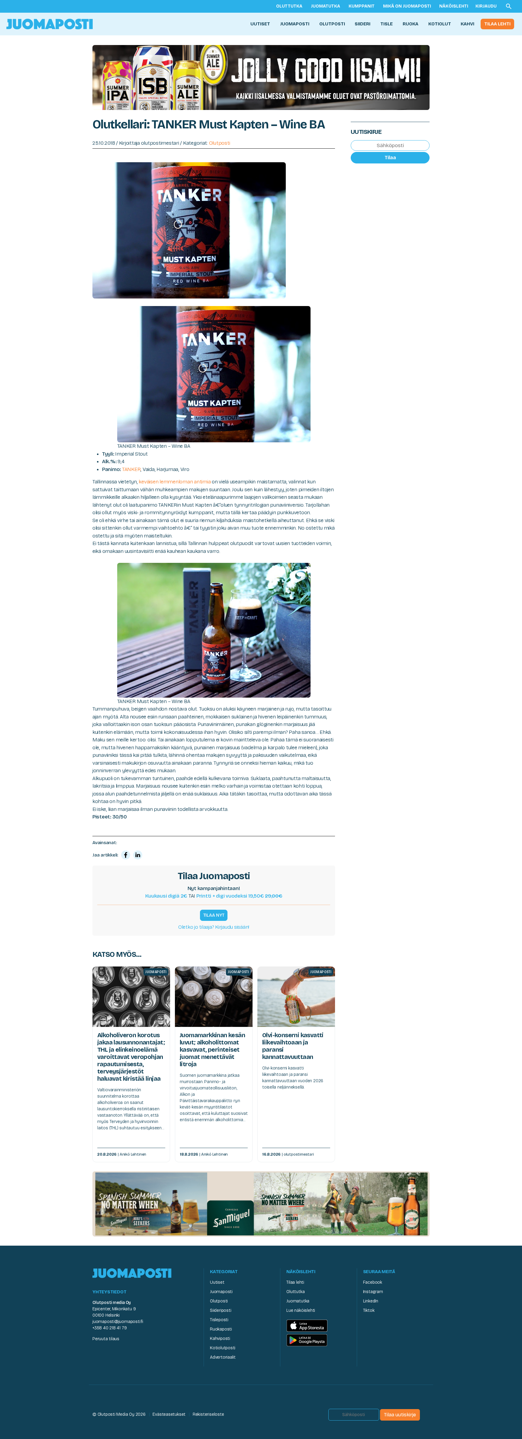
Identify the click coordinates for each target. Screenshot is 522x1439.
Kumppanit (362, 6)
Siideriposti (220, 1310)
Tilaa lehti (497, 24)
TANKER (131, 469)
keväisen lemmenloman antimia (175, 482)
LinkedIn (370, 1301)
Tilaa (390, 157)
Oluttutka (289, 6)
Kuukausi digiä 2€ (166, 896)
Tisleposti (219, 1319)
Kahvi (467, 24)
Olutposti (332, 24)
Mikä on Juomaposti (407, 6)
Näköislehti (453, 6)
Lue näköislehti (300, 1310)
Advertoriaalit (223, 1357)
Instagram (373, 1291)
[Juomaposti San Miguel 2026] (261, 1203)
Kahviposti (220, 1338)
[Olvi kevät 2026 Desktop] (261, 77)
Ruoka (410, 24)
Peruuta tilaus (105, 1338)
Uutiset (260, 24)
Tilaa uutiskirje (400, 1415)
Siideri (362, 24)
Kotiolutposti (222, 1347)
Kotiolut (439, 24)
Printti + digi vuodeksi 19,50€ (239, 896)
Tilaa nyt (213, 915)
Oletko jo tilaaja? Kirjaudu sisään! (213, 927)
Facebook (372, 1282)
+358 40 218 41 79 (109, 1328)
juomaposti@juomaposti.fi (117, 1321)
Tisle (386, 24)
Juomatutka (325, 6)
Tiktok (369, 1310)
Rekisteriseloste (208, 1414)
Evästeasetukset (169, 1414)
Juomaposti (294, 24)
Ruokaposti (221, 1329)
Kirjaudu (486, 6)
